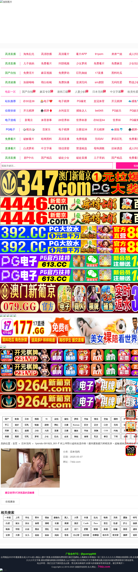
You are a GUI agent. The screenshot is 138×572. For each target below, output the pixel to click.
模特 (116, 419)
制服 (37, 425)
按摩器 (96, 535)
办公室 (76, 535)
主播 (66, 425)
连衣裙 (86, 535)
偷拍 (66, 419)
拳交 (106, 436)
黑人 (66, 517)
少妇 (37, 430)
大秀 (76, 517)
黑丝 (37, 529)
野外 (37, 517)
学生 (27, 517)
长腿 (57, 523)
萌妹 (47, 517)
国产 (7, 419)
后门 (76, 529)
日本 (27, 419)
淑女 (17, 523)
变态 (106, 523)
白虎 (8, 523)
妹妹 (47, 535)
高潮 (66, 523)
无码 (116, 425)
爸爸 (66, 535)
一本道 (8, 517)
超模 (27, 430)
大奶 (47, 430)
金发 (66, 436)
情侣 (96, 419)
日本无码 (97, 92)
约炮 (116, 430)
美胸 (96, 430)
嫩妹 (76, 430)
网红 (56, 425)
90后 (57, 529)
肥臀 (86, 529)
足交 (96, 425)
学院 (17, 529)
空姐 (106, 419)
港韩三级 (62, 92)
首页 (15, 443)
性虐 (115, 523)
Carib (86, 523)
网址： (66, 461)
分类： (66, 451)
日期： (66, 456)
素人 (17, 430)
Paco (96, 523)
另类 (115, 517)
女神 (8, 535)
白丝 (27, 529)
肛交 (86, 425)
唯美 (106, 517)
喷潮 (96, 529)
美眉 (106, 529)
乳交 (96, 436)
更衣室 (115, 535)
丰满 (86, 517)
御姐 (76, 436)
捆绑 (125, 535)
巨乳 (27, 425)
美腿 (7, 436)
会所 (66, 529)
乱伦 (56, 436)
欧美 (17, 419)
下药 (116, 436)
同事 (7, 430)
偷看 (37, 523)
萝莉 (76, 419)
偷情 (86, 436)
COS (106, 430)
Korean (76, 425)
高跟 (17, 436)
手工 (7, 425)
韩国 (37, 419)
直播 (56, 430)
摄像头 (57, 517)
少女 (47, 436)
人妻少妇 (80, 92)
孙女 (27, 523)
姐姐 (37, 535)
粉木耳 (106, 535)
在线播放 (10, 501)
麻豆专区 (45, 92)
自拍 (56, 419)
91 (47, 419)
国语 (125, 529)
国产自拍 (27, 92)
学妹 (86, 419)
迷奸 (17, 425)
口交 (106, 425)
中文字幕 (115, 92)
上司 (17, 517)
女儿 (27, 535)
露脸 (125, 517)
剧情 (47, 425)
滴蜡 (47, 523)
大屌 (17, 535)
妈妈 (57, 535)
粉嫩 (115, 529)
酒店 (76, 523)
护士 (125, 523)
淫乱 (47, 529)
